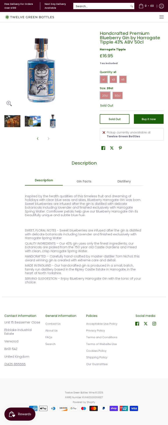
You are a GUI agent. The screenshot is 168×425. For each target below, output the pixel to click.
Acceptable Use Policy (101, 324)
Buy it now (149, 119)
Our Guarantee (97, 364)
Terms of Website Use (101, 344)
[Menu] (161, 17)
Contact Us (53, 324)
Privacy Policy (95, 330)
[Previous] (7, 70)
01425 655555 (15, 364)
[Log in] (161, 6)
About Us (51, 330)
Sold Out (115, 119)
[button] (103, 147)
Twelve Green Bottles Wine (79, 392)
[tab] (44, 181)
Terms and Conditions (101, 337)
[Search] (131, 6)
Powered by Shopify (84, 402)
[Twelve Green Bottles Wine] (29, 17)
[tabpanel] (84, 241)
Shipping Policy (96, 357)
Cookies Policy (96, 351)
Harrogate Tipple (113, 49)
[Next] (79, 70)
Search (50, 344)
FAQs (48, 337)
